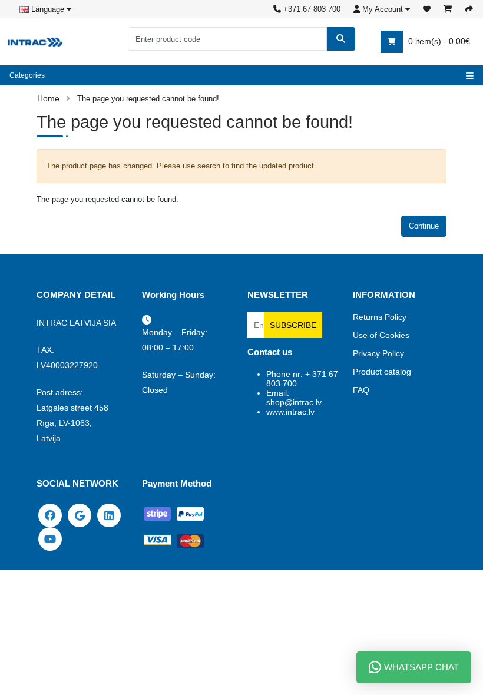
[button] (381, 9)
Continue (424, 225)
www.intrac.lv (290, 411)
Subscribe (293, 325)
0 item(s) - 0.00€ (438, 41)
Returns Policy (379, 317)
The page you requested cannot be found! (148, 98)
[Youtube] (50, 538)
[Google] (79, 514)
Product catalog (382, 371)
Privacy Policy (378, 353)
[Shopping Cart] (448, 9)
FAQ (361, 390)
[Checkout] (469, 9)
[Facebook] (50, 514)
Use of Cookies (381, 335)
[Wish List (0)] (427, 9)
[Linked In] (109, 514)
